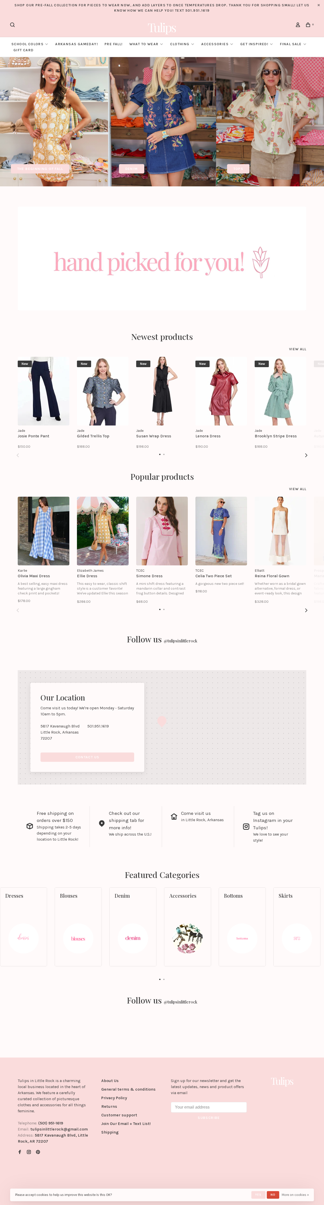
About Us (110, 1080)
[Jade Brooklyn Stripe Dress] (280, 391)
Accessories (215, 44)
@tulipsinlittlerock (180, 640)
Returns (109, 1106)
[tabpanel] (54, 121)
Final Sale (291, 44)
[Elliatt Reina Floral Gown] (280, 531)
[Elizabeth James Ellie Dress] (103, 531)
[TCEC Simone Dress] (162, 531)
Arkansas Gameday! (76, 44)
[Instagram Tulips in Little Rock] (29, 1152)
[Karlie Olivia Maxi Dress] (43, 531)
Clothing (179, 44)
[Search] (13, 25)
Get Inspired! (254, 44)
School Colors (27, 44)
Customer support (119, 1115)
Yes (258, 1194)
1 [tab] (160, 979)
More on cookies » (295, 1195)
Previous (17, 455)
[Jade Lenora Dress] (221, 391)
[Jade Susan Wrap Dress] (162, 391)
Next (306, 455)
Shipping (109, 1132)
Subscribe (209, 1118)
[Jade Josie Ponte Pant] (43, 391)
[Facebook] (20, 1152)
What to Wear (144, 44)
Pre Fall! (114, 44)
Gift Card (23, 50)
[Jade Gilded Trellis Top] (103, 391)
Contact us (87, 757)
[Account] (299, 25)
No (273, 1194)
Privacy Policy (114, 1097)
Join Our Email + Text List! (126, 1123)
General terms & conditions (128, 1089)
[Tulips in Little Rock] (282, 1081)
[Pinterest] (38, 1152)
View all (297, 349)
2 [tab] (164, 979)
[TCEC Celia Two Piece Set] (221, 531)
